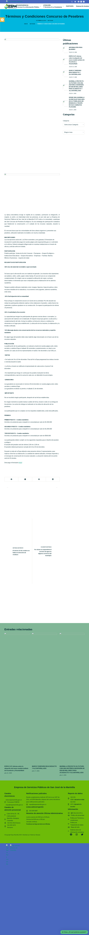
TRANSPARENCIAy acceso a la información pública (27, 6)
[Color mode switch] (75, 2)
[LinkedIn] (53, 479)
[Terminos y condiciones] (76, 819)
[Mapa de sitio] (73, 827)
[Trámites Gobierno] (14, 1)
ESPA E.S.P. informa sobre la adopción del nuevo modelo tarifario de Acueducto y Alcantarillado (76, 59)
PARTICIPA (70, 6)
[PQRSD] (11, 802)
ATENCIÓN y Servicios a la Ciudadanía (52, 6)
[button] (2, 19)
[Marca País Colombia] (7, 845)
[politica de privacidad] (76, 815)
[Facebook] (78, 1)
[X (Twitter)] (81, 1)
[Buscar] (72, 1)
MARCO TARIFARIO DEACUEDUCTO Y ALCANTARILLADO (75, 72)
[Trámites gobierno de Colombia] (15, 845)
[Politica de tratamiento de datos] (76, 823)
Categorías (66, 120)
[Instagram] (84, 1)
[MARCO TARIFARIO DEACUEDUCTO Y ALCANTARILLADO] (44, 698)
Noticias (50, 20)
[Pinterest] (39, 479)
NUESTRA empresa (10, 6)
